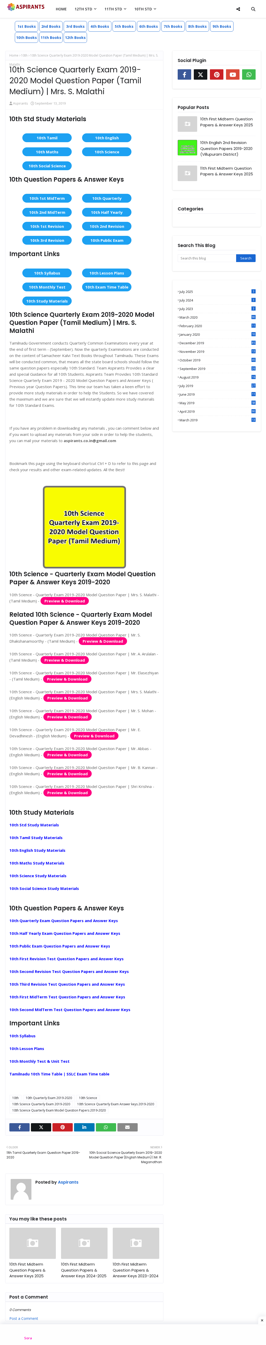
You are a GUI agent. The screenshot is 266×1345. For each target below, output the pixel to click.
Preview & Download (64, 600)
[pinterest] (62, 1127)
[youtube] (233, 74)
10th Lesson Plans (106, 273)
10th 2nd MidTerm (47, 212)
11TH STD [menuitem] (113, 8)
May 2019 (217, 403)
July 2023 (216, 308)
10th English (107, 137)
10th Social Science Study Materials (44, 888)
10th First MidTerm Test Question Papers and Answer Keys (67, 996)
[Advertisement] (133, 1335)
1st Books (26, 26)
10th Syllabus (47, 273)
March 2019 (217, 420)
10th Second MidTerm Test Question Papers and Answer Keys (69, 1009)
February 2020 (217, 326)
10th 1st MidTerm (47, 198)
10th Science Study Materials (37, 875)
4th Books (99, 26)
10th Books (26, 37)
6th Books (148, 26)
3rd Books (75, 26)
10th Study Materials (47, 301)
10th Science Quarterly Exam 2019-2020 (41, 1104)
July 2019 (217, 385)
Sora (28, 1338)
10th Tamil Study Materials (36, 837)
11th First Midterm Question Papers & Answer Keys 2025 (226, 171)
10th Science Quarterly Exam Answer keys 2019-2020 (115, 1104)
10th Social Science (47, 165)
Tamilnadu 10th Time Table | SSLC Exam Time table (59, 1073)
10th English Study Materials (37, 850)
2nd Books (51, 26)
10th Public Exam (106, 240)
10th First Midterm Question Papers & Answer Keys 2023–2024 (135, 1270)
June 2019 (217, 394)
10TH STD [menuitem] (143, 8)
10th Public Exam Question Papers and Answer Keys (59, 946)
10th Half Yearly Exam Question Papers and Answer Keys (64, 933)
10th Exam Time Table (106, 287)
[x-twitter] (41, 1127)
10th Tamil (47, 137)
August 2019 (217, 377)
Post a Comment (23, 1318)
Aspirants (20, 103)
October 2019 (217, 360)
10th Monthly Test (47, 287)
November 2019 (217, 351)
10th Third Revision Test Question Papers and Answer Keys (67, 984)
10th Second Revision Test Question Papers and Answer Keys (69, 971)
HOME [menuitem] (61, 8)
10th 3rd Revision (47, 240)
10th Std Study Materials (34, 824)
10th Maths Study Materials (36, 863)
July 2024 (216, 300)
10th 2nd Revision (107, 226)
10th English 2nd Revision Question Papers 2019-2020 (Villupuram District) (226, 148)
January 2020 (217, 334)
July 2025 (216, 291)
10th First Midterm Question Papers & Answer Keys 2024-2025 (84, 1270)
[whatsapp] (106, 1127)
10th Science (107, 151)
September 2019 (217, 368)
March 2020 (217, 317)
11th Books (51, 37)
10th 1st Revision (47, 226)
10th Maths (47, 151)
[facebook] (19, 1127)
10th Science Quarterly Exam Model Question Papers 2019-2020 (59, 1110)
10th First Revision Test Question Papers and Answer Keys (66, 958)
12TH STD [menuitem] (83, 8)
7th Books (173, 26)
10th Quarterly (107, 198)
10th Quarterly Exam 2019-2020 (49, 1098)
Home (13, 55)
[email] (127, 1127)
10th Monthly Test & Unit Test (39, 1061)
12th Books (75, 37)
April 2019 (217, 411)
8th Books (197, 26)
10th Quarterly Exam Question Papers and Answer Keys (63, 920)
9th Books (221, 26)
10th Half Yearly (107, 212)
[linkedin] (84, 1127)
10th (24, 55)
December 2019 (217, 343)
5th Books (124, 26)
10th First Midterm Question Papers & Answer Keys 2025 (27, 1270)
